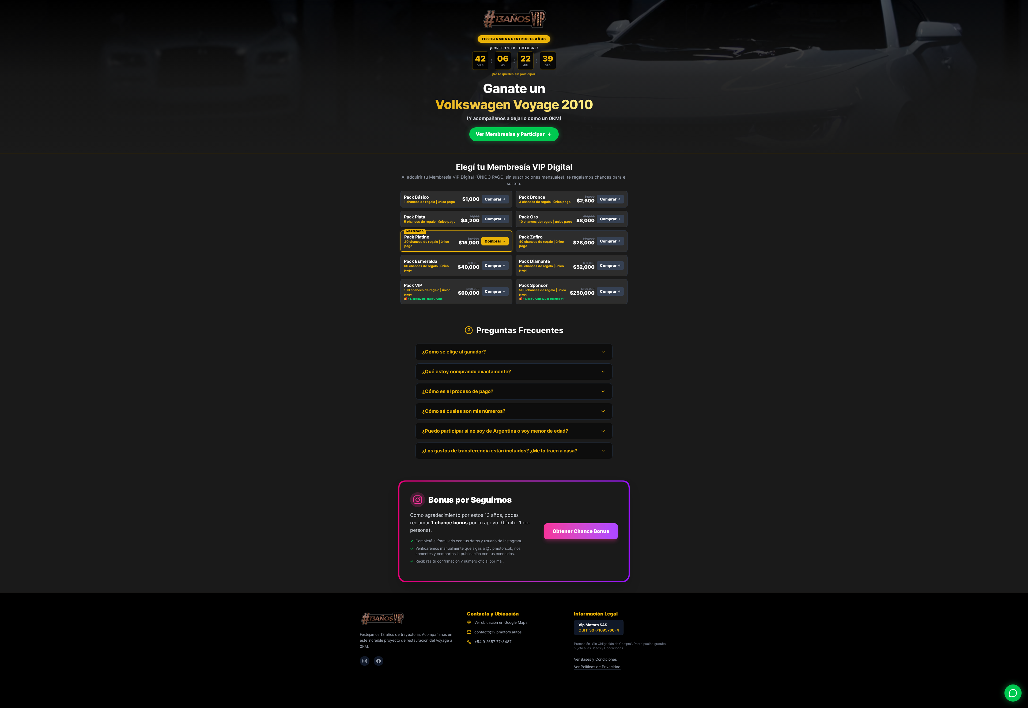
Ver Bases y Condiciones (595, 659)
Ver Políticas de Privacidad (597, 666)
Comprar (493, 199)
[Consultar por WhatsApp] (1013, 693)
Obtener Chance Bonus (581, 531)
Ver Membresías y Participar (510, 133)
